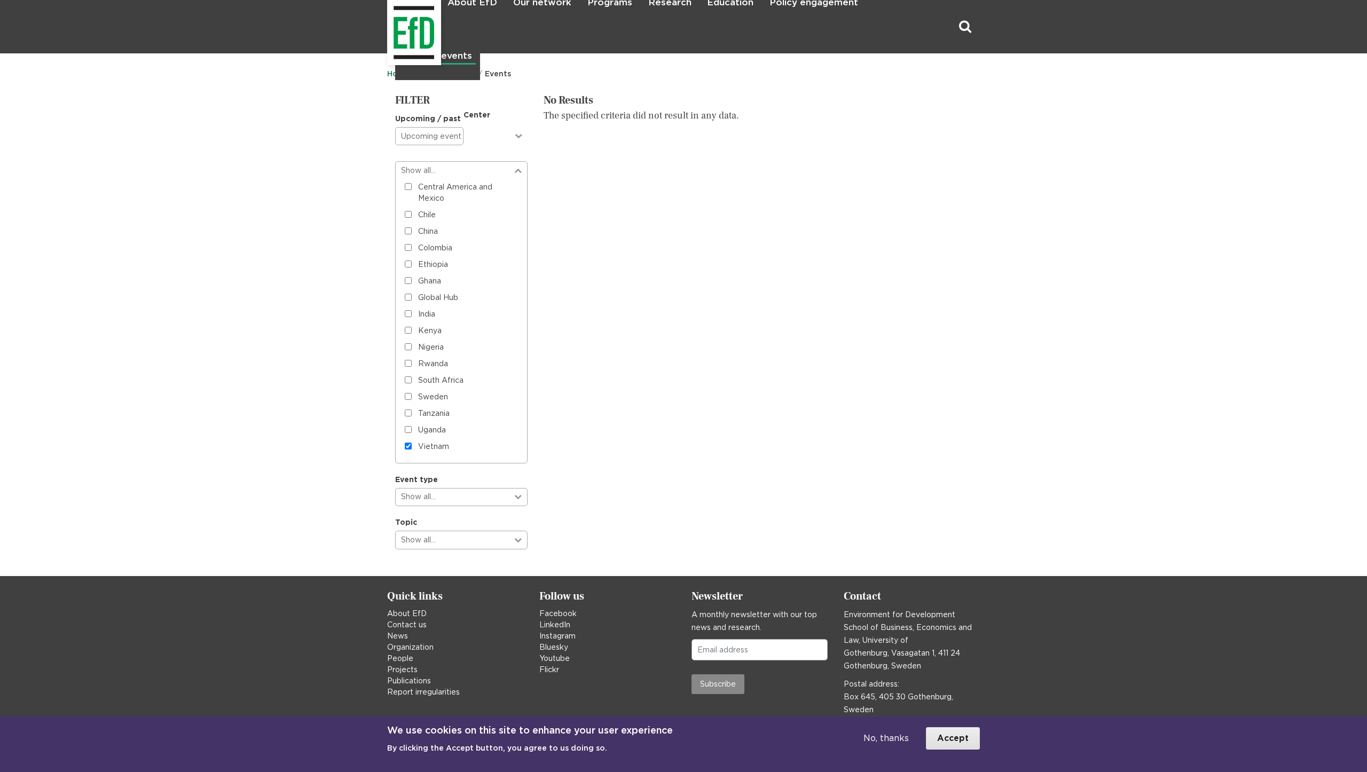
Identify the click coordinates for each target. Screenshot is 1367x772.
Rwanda (433, 363)
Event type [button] (416, 479)
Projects (402, 669)
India (426, 314)
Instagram (557, 636)
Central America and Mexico (455, 192)
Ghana (429, 281)
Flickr (549, 669)
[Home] (388, 27)
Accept (953, 738)
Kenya (430, 330)
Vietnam (433, 446)
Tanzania (434, 413)
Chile (427, 214)
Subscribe (718, 684)
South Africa (440, 380)
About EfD (407, 613)
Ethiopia (433, 264)
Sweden (433, 396)
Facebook (558, 613)
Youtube (554, 658)
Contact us (407, 624)
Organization (410, 647)
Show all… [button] (418, 170)
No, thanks (886, 738)
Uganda (432, 430)
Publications (409, 680)
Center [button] (476, 115)
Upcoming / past (428, 118)
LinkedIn (554, 624)
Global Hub (438, 297)
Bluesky (553, 647)
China (428, 231)
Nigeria (431, 347)
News (397, 636)
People (400, 658)
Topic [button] (406, 522)
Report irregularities (423, 692)
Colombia (435, 247)
